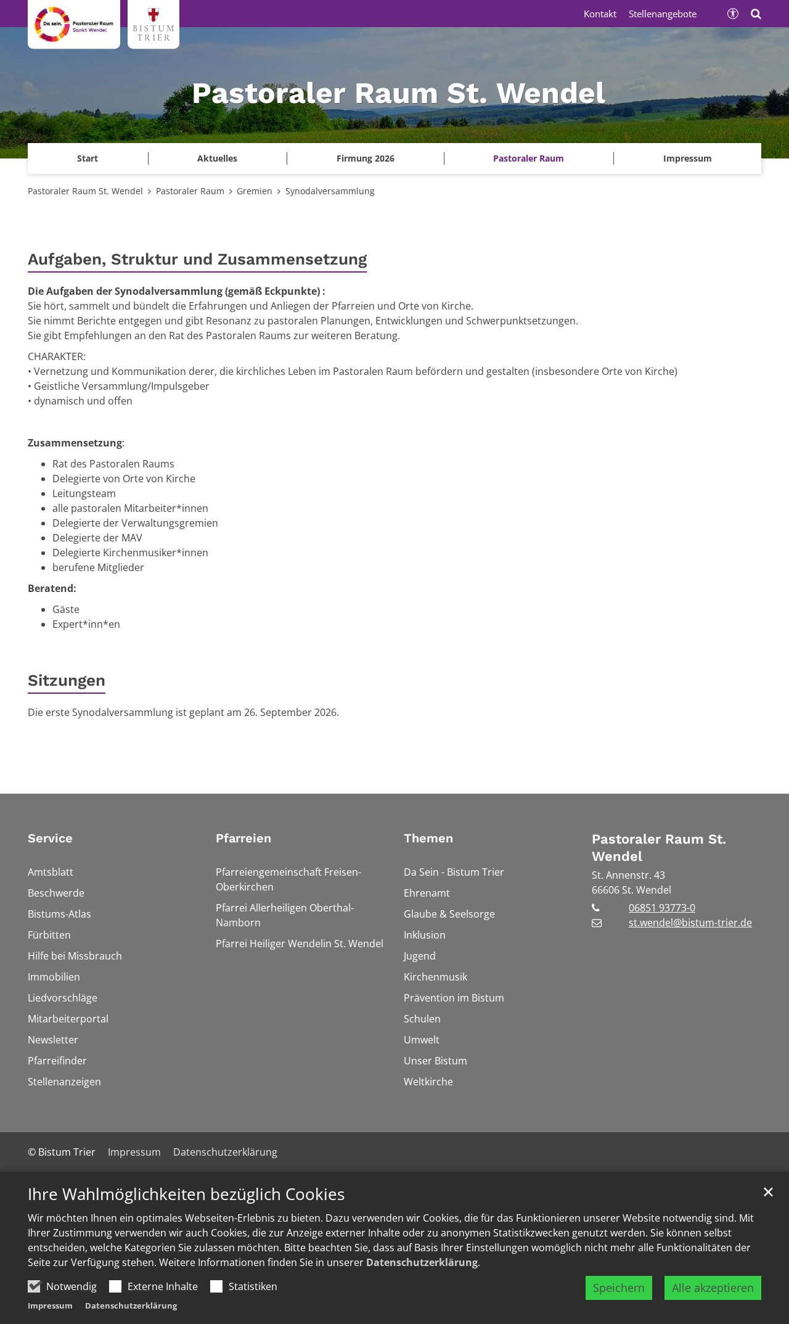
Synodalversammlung (330, 191)
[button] (687, 158)
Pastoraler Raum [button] (528, 158)
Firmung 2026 (365, 158)
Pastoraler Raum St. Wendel (85, 191)
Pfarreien (243, 838)
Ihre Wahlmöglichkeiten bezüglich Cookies (186, 1194)
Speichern (619, 1287)
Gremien (254, 191)
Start (87, 158)
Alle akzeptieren (713, 1287)
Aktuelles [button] (217, 158)
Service (50, 838)
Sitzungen (66, 680)
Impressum (50, 1305)
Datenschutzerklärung (422, 1262)
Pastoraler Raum (190, 191)
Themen (428, 838)
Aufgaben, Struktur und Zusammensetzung (197, 259)
